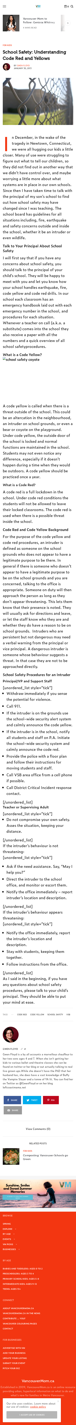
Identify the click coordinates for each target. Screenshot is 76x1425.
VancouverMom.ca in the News (21, 1313)
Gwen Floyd (23, 65)
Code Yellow (37, 1014)
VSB (68, 1014)
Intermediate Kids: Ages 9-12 (20, 1283)
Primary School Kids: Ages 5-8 (21, 1278)
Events (7, 1238)
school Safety (55, 1014)
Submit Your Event (14, 1363)
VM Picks (8, 1244)
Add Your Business (14, 1352)
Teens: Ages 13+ (12, 1288)
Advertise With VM (14, 1347)
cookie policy (38, 1406)
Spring (7, 1223)
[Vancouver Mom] (38, 6)
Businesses (9, 1249)
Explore (7, 1228)
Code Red (22, 1014)
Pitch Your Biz (11, 1368)
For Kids (7, 45)
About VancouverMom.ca (18, 1308)
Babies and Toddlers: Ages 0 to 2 (23, 1268)
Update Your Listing (15, 1358)
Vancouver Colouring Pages (20, 1323)
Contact (8, 1328)
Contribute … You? (14, 1318)
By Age (7, 1233)
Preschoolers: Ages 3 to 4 (18, 1273)
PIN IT (27, 379)
